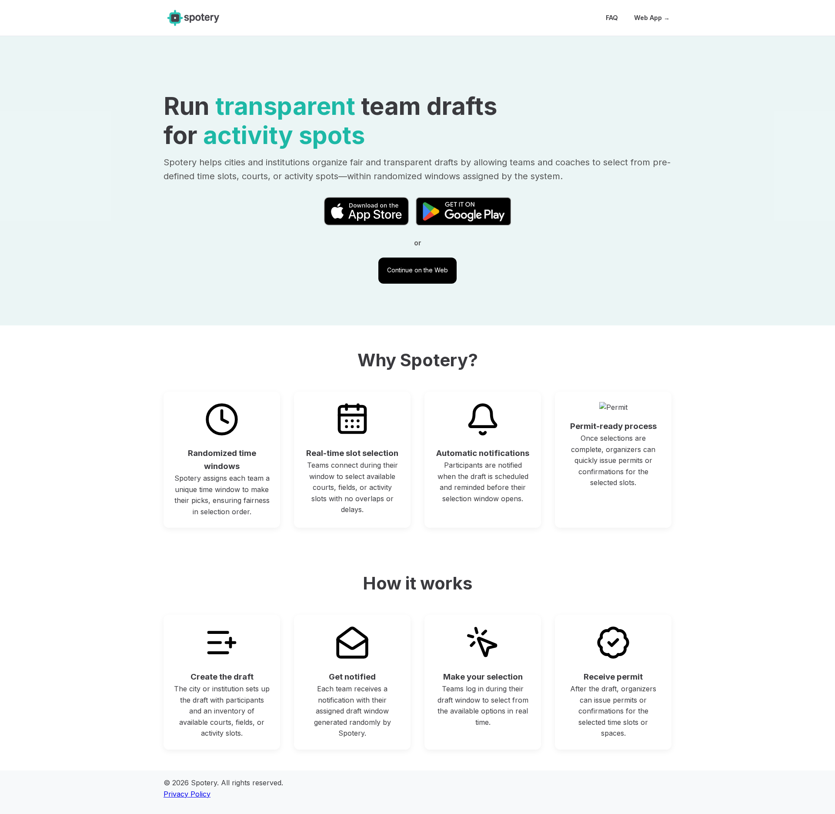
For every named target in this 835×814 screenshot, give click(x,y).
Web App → (652, 17)
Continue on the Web (417, 270)
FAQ (612, 17)
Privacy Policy (187, 794)
